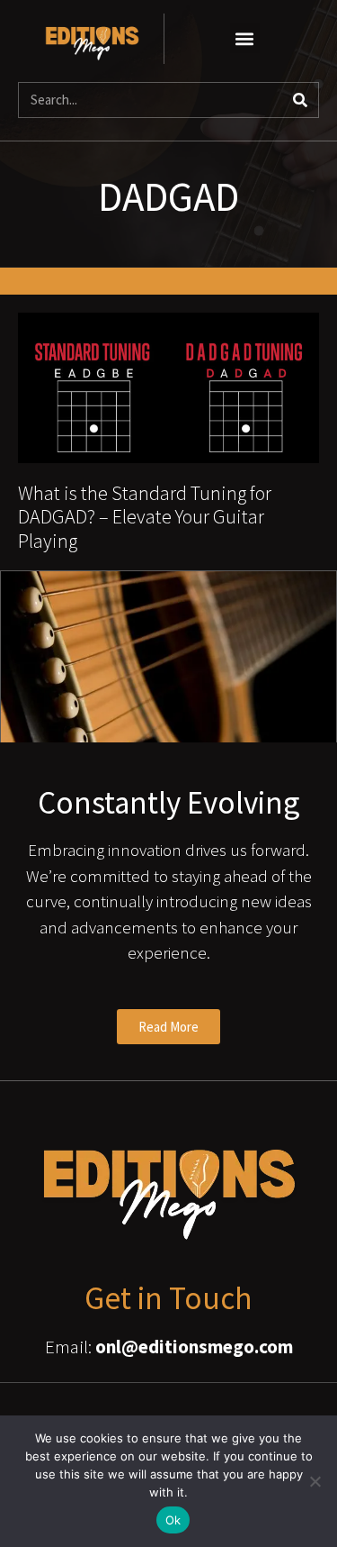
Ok (173, 1520)
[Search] (300, 100)
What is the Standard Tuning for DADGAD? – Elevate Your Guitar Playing (144, 516)
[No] (315, 1481)
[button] (245, 38)
